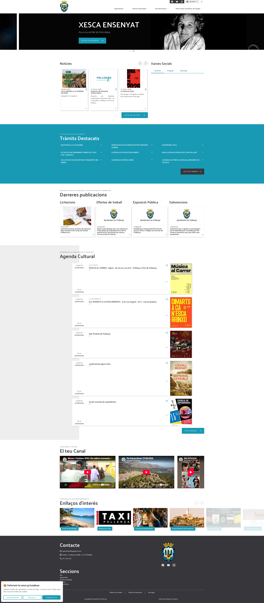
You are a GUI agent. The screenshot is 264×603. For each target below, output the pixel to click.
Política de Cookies (20, 592)
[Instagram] (182, 2)
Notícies (62, 582)
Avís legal (151, 592)
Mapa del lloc (64, 584)
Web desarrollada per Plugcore (168, 599)
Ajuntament (64, 577)
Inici (61, 575)
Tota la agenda (190, 430)
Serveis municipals (66, 580)
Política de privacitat (135, 592)
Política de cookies (116, 592)
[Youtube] (177, 2)
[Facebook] (172, 2)
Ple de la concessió (71, 41)
